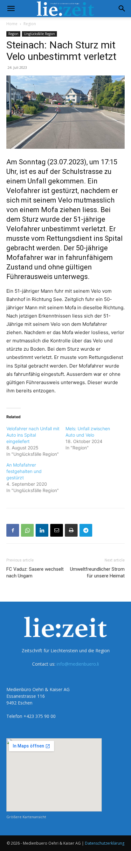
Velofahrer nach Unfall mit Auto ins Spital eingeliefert (32, 435)
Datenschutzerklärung (104, 843)
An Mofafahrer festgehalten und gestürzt (24, 471)
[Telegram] (85, 530)
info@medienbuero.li (78, 664)
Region (30, 23)
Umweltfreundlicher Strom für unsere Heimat (97, 572)
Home (11, 23)
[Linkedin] (42, 530)
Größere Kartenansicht (26, 816)
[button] (11, 8)
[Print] (71, 530)
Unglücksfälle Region (39, 34)
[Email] (56, 530)
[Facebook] (12, 530)
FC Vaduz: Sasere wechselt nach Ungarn (35, 572)
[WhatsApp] (27, 530)
